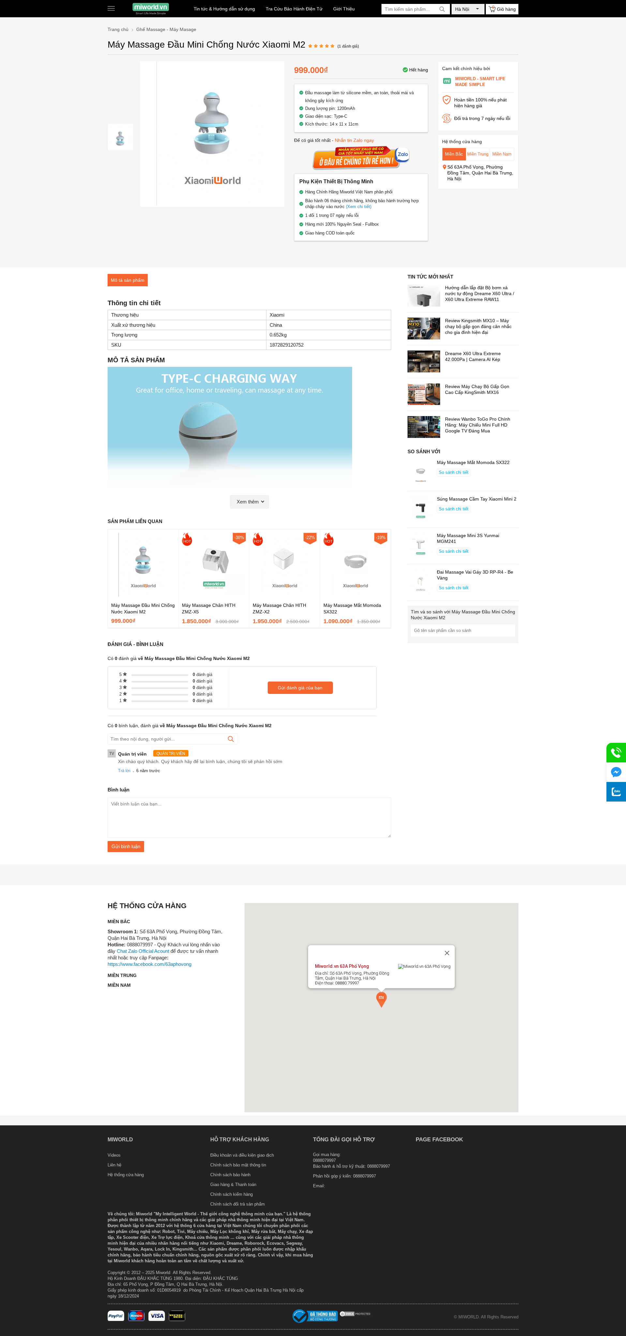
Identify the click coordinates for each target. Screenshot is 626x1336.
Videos (114, 1155)
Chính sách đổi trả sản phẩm (237, 1204)
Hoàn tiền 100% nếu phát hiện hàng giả (480, 102)
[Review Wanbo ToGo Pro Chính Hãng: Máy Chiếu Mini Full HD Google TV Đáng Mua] (424, 427)
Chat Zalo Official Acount (143, 951)
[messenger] (616, 772)
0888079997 (364, 1176)
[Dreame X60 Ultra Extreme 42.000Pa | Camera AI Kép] (424, 362)
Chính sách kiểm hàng (231, 1194)
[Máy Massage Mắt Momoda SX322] (355, 595)
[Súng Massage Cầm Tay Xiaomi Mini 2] (421, 509)
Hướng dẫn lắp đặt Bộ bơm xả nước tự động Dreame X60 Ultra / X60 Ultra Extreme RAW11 (479, 293)
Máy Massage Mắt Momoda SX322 (352, 608)
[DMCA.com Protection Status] (355, 1315)
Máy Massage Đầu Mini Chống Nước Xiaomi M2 (143, 608)
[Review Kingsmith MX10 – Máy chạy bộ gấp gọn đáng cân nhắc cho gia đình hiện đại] (424, 329)
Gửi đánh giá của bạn (300, 687)
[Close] (447, 953)
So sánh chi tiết (454, 472)
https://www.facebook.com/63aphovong (149, 964)
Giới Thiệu (344, 8)
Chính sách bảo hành (230, 1174)
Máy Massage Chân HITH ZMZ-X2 (279, 608)
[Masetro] (136, 1319)
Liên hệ (114, 1165)
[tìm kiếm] (442, 9)
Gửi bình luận (126, 846)
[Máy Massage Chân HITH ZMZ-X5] (214, 595)
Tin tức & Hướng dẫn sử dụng (224, 8)
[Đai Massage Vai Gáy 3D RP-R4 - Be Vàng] (421, 582)
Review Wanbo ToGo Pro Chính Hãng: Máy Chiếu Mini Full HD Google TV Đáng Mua (477, 424)
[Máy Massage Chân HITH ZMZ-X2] (285, 595)
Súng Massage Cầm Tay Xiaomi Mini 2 (476, 499)
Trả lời (124, 770)
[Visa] (156, 1319)
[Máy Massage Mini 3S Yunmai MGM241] (421, 546)
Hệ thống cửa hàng (126, 1174)
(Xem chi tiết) (358, 206)
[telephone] (616, 752)
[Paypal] (116, 1319)
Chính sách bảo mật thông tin (238, 1165)
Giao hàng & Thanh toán (233, 1184)
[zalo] (616, 792)
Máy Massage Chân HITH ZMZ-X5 (208, 608)
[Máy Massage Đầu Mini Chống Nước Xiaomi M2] (120, 137)
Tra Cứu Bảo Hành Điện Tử (294, 8)
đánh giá (202, 674)
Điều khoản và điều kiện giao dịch (242, 1155)
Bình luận (118, 789)
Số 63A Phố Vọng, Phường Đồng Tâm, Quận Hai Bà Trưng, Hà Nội (480, 172)
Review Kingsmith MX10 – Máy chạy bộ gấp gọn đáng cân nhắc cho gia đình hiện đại (478, 326)
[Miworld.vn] (151, 8)
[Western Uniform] (177, 1319)
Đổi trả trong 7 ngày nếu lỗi (482, 118)
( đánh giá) (348, 46)
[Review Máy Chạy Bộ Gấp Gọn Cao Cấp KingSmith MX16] (424, 395)
